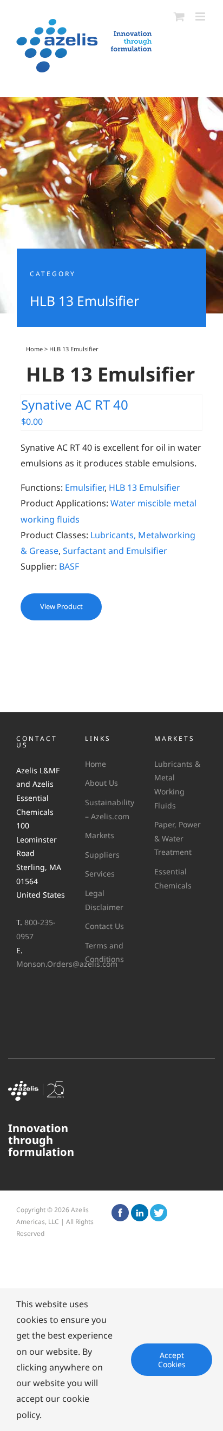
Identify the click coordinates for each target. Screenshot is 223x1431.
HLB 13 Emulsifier (144, 487)
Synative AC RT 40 (74, 404)
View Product (61, 606)
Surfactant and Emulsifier (115, 551)
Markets (99, 835)
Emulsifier (84, 487)
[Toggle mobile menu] (201, 16)
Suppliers (102, 855)
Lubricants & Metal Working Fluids (177, 785)
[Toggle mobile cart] (179, 16)
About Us (101, 783)
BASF (69, 566)
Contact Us (104, 926)
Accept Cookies (172, 1359)
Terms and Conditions (104, 952)
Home (34, 349)
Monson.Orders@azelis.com (66, 964)
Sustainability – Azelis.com (108, 809)
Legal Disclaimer (104, 900)
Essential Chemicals (173, 878)
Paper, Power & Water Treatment (177, 838)
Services (100, 873)
